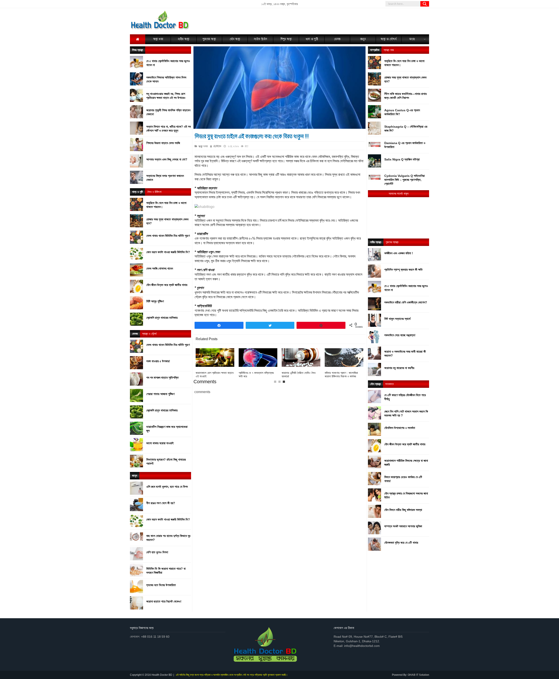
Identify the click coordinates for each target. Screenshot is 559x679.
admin (217, 146)
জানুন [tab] (134, 475)
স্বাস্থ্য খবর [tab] (389, 50)
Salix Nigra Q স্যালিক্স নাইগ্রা (402, 159)
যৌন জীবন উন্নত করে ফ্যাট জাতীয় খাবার (166, 285)
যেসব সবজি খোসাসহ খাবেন (159, 268)
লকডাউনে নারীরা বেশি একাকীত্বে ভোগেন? (405, 302)
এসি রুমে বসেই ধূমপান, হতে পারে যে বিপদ (167, 486)
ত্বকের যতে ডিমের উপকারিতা (161, 585)
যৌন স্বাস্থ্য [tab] (375, 384)
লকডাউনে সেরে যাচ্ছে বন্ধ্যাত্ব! (400, 335)
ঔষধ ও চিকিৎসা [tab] (154, 191)
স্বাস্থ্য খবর (203, 146)
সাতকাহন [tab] (389, 384)
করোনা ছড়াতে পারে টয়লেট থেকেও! (163, 601)
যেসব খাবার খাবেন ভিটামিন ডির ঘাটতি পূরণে (168, 235)
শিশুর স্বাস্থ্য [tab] (137, 50)
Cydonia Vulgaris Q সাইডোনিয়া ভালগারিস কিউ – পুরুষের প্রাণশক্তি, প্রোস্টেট (404, 179)
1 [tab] (276, 383)
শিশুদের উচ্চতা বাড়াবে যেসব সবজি (163, 143)
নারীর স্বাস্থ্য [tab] (375, 242)
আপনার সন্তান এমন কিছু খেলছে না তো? (166, 159)
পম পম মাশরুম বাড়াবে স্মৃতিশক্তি (162, 377)
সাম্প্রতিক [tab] (374, 50)
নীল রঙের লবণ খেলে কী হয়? (160, 503)
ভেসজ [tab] (135, 333)
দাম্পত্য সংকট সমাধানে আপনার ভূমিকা (403, 526)
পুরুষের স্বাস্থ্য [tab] (392, 242)
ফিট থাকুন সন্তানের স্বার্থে (397, 318)
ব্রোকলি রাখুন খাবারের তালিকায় (162, 317)
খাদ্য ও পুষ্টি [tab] (137, 191)
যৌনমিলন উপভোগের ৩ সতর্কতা (399, 428)
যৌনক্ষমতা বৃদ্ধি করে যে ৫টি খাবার (401, 542)
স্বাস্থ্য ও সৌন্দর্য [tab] (149, 333)
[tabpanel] (301, 363)
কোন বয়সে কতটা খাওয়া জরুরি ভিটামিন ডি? (168, 252)
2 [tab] (280, 383)
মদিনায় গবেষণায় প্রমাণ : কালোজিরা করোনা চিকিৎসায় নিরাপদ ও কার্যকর (341, 374)
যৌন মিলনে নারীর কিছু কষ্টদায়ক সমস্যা (403, 510)
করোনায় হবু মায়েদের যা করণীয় (399, 368)
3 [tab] (285, 383)
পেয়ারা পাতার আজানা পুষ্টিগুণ (160, 394)
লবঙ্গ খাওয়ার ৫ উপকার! (158, 361)
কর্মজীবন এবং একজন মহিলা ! (398, 253)
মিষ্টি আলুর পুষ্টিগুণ (155, 301)
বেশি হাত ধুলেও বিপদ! (157, 552)
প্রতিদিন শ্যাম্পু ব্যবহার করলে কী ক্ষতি (403, 269)
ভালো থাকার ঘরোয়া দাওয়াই (160, 443)
